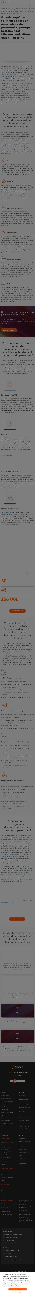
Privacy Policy (15, 1286)
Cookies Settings (17, 1292)
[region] (17, 1283)
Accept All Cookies (17, 1289)
